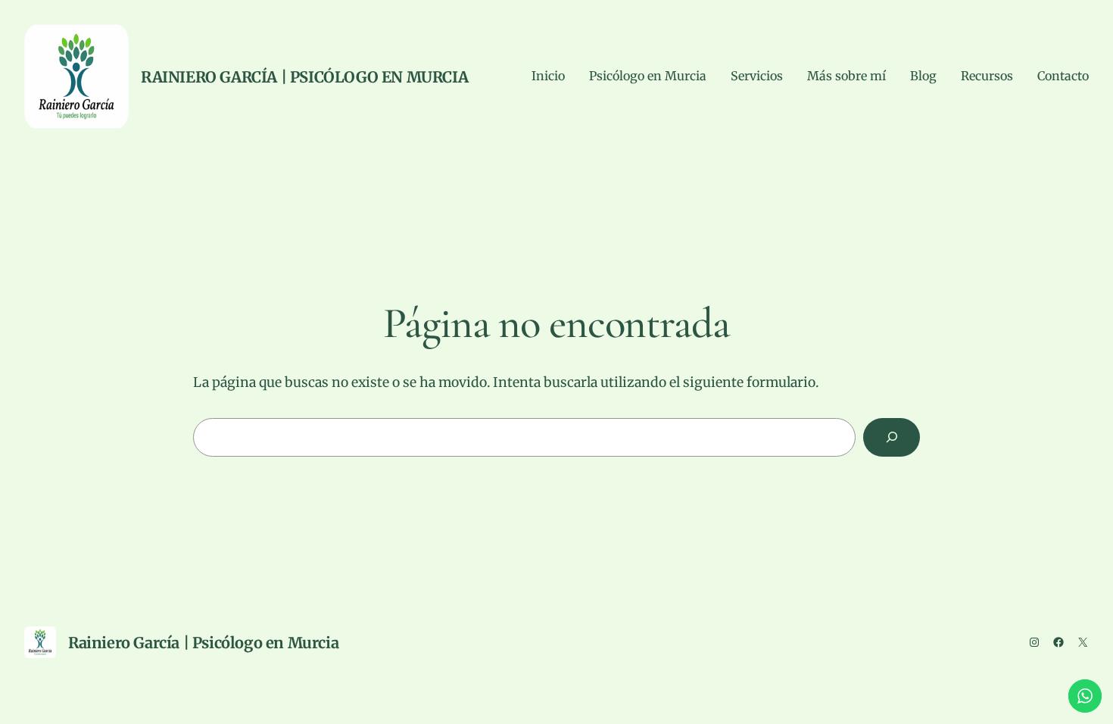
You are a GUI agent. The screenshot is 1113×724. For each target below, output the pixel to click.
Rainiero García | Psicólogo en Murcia (304, 76)
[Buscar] (891, 437)
